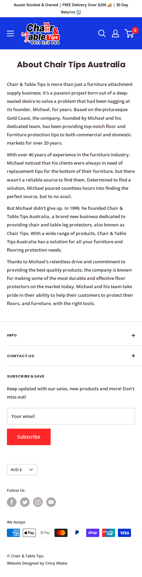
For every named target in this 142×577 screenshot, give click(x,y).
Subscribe (28, 436)
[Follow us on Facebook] (12, 502)
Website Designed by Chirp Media (37, 563)
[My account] (115, 33)
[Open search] (102, 33)
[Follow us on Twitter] (25, 502)
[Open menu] (10, 33)
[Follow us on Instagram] (38, 502)
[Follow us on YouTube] (51, 502)
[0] (129, 33)
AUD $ (16, 469)
